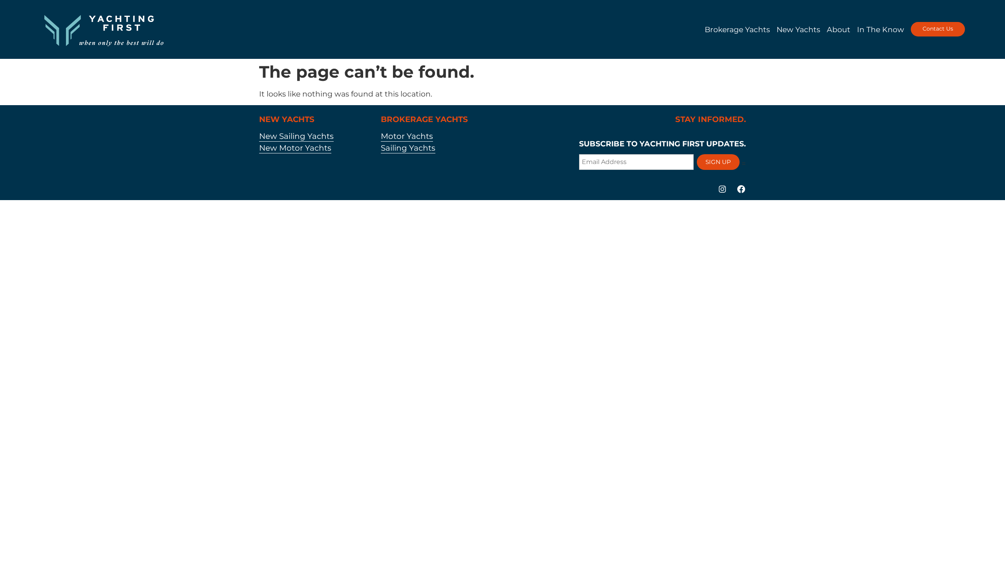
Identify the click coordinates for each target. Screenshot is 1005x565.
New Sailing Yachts (296, 136)
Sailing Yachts (408, 148)
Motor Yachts (407, 136)
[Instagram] (722, 189)
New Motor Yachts (295, 148)
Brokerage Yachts (737, 29)
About (838, 29)
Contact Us (938, 28)
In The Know (880, 29)
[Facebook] (741, 189)
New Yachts (798, 29)
